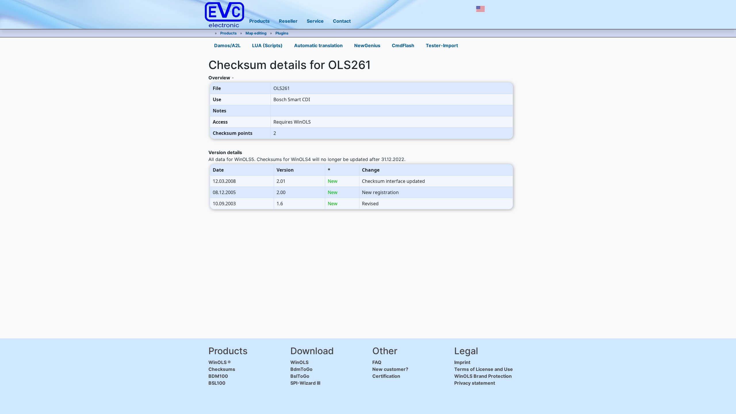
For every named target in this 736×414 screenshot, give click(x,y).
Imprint (462, 362)
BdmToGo (301, 369)
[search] (508, 9)
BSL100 (216, 383)
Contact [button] (342, 21)
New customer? (390, 369)
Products (228, 33)
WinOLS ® (219, 362)
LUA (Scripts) (267, 45)
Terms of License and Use (483, 369)
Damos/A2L (227, 45)
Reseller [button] (288, 21)
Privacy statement (474, 383)
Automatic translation (318, 45)
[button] (480, 9)
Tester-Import (442, 45)
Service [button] (315, 21)
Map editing (256, 33)
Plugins (281, 33)
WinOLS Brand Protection (483, 376)
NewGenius (367, 45)
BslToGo (299, 376)
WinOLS (299, 362)
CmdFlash (403, 45)
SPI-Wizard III (305, 383)
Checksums (221, 369)
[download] (495, 9)
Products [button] (259, 21)
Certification (386, 376)
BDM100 (218, 376)
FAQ (377, 362)
